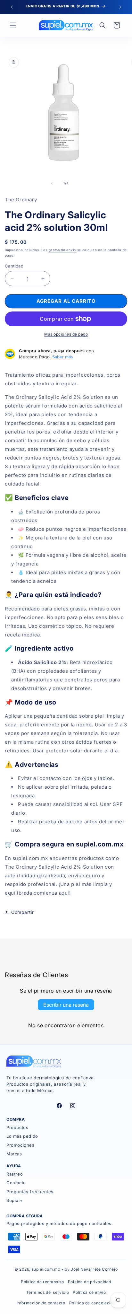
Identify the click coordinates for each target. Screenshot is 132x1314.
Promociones (20, 1145)
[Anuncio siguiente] (120, 7)
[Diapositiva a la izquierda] (52, 183)
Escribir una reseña (66, 1005)
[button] (13, 25)
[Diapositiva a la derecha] (80, 183)
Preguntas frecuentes (30, 1191)
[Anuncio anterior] (12, 7)
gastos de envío (62, 250)
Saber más (62, 357)
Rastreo (14, 1174)
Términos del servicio (47, 1292)
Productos (17, 1127)
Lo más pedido (22, 1136)
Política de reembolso (42, 1281)
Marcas (14, 1153)
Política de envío (89, 1292)
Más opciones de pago (66, 334)
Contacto (16, 1182)
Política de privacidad (89, 1281)
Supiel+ (14, 1200)
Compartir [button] (22, 912)
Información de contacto (41, 1303)
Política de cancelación (92, 1303)
